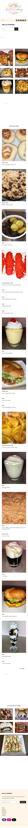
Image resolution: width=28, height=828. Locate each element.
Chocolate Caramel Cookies (6, 718)
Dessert (3, 202)
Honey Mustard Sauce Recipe (9, 299)
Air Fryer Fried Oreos (6, 731)
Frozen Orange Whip (7, 353)
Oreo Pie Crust (5, 536)
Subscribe (23, 802)
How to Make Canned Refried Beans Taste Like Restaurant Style (13, 528)
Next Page (23, 668)
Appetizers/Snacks (6, 283)
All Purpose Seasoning (7, 313)
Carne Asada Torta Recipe (8, 393)
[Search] (16, 29)
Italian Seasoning (6, 400)
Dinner (3, 162)
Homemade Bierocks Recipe (9, 164)
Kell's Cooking (8, 25)
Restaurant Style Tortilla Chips (9, 447)
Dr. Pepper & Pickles (7, 245)
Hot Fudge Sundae (6, 656)
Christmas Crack (21, 731)
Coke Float (4, 576)
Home (6, 162)
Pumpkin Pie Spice (6, 306)
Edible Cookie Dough (7, 204)
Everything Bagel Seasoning (8, 407)
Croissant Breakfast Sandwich (9, 616)
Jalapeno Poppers (14, 754)
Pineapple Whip (6, 487)
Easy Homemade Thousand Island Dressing (12, 292)
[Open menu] (3, 20)
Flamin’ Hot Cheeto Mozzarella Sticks (11, 285)
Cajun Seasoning (6, 663)
